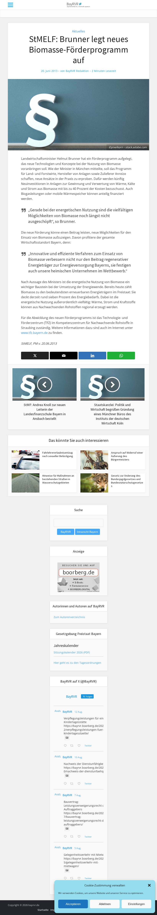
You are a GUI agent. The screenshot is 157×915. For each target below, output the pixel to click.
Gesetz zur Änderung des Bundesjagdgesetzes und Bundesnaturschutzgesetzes (127, 481)
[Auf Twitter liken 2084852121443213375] (80, 878)
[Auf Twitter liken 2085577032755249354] (80, 836)
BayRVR (67, 711)
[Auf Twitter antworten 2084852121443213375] (66, 878)
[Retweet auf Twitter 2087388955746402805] (72, 745)
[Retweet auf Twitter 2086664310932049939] (72, 783)
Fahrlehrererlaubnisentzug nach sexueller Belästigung (57, 454)
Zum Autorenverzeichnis (69, 617)
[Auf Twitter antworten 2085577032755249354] (66, 836)
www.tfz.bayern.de (34, 333)
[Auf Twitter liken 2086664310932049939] (80, 783)
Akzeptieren (73, 904)
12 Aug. (78, 711)
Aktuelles (78, 31)
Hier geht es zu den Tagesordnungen (77, 663)
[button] (149, 885)
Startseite (43, 910)
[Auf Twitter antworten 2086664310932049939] (66, 783)
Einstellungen (136, 904)
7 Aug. (77, 795)
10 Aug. (78, 757)
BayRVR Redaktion (77, 71)
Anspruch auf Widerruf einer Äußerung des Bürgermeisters (127, 456)
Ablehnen (105, 904)
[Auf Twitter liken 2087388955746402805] (80, 745)
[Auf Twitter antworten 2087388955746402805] (66, 745)
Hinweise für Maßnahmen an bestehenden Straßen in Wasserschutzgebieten (58, 479)
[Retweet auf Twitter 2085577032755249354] (72, 836)
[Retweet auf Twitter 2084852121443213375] (72, 878)
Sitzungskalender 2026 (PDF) (72, 652)
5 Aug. (77, 848)
